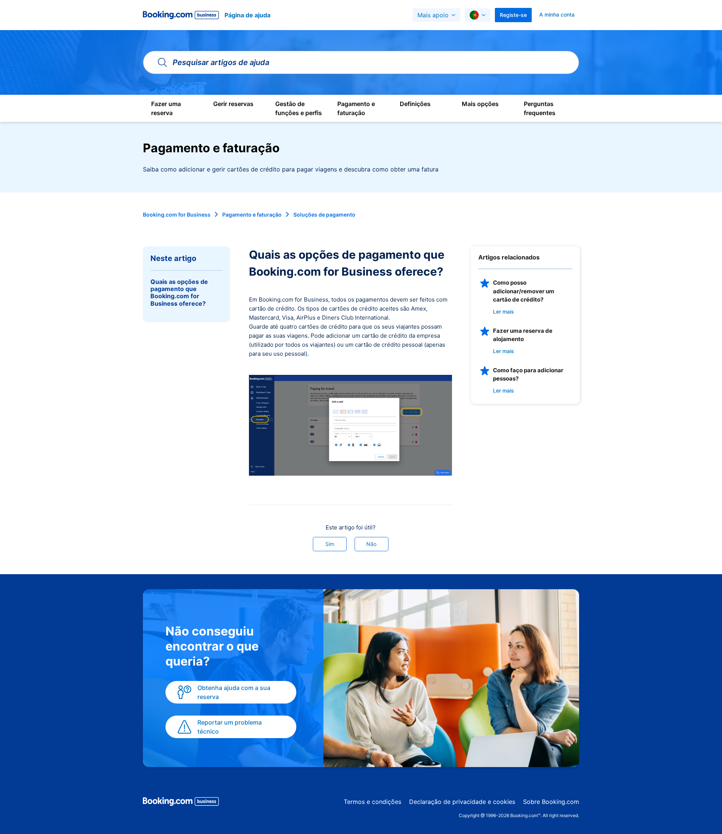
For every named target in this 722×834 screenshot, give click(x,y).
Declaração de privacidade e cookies (462, 801)
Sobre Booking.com (551, 801)
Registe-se (513, 15)
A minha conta (557, 14)
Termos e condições (372, 801)
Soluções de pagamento (324, 214)
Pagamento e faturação (252, 214)
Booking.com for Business (177, 214)
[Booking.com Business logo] (181, 802)
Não (371, 544)
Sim (329, 544)
